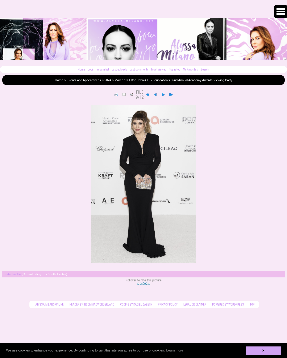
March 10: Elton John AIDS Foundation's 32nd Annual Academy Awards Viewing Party (173, 80)
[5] (149, 283)
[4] (146, 283)
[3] (143, 283)
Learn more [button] (174, 350)
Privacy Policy (168, 304)
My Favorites (190, 69)
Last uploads (119, 69)
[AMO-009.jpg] (143, 184)
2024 (107, 80)
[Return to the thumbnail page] (116, 94)
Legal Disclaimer (194, 304)
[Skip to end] (171, 94)
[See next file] (163, 94)
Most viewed (158, 69)
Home (81, 69)
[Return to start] (147, 94)
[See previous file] (155, 94)
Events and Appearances (84, 80)
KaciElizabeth (142, 304)
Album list (103, 69)
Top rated (174, 69)
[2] (141, 283)
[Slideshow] (132, 94)
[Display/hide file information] (124, 94)
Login (91, 69)
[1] (138, 283)
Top (252, 304)
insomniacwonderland (99, 304)
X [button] (263, 350)
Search (205, 69)
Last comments (139, 69)
